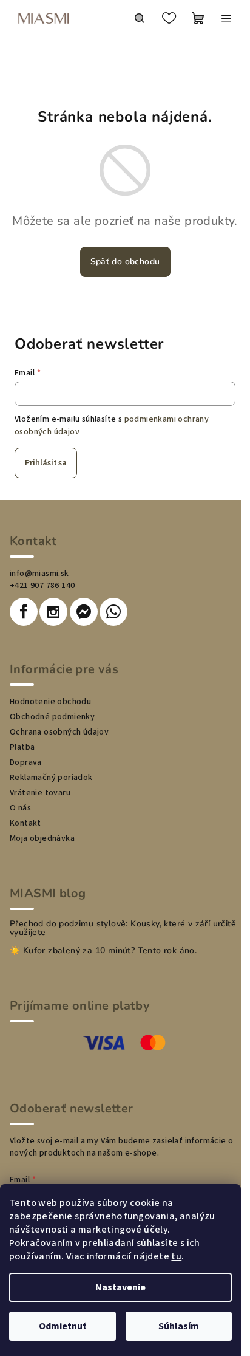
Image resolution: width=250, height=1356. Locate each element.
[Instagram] (53, 612)
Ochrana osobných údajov (59, 732)
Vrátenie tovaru (40, 793)
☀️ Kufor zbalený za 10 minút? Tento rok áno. (103, 951)
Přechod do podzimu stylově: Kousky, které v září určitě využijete (123, 928)
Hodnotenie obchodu (50, 702)
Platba (22, 747)
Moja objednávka (42, 838)
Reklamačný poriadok (51, 778)
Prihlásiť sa (46, 463)
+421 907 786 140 (42, 586)
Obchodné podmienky (52, 717)
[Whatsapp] (113, 612)
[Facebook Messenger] (84, 612)
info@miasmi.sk (39, 573)
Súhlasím (178, 1326)
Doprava (26, 762)
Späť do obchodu (125, 261)
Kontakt (25, 823)
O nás (20, 808)
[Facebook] (24, 612)
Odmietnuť (62, 1326)
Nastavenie (120, 1287)
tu (176, 1256)
